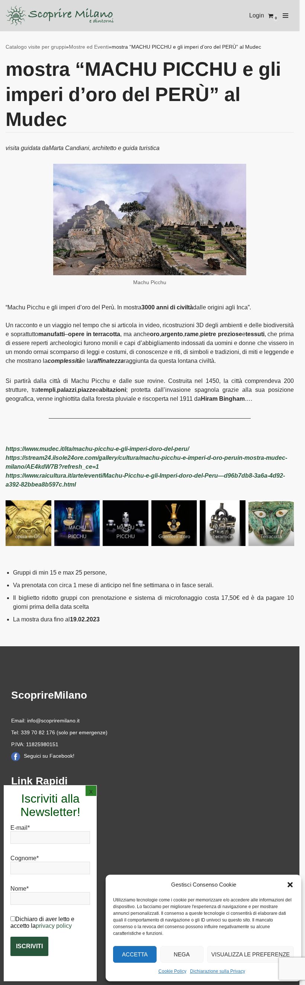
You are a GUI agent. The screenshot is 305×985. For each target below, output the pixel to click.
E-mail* (20, 828)
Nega (182, 954)
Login (256, 15)
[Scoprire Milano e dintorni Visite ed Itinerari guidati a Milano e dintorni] (61, 15)
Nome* (19, 888)
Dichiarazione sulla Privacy (217, 971)
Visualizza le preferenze (250, 954)
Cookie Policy (172, 971)
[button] (290, 884)
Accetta (135, 954)
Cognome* (24, 858)
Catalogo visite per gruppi (36, 47)
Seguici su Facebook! (49, 756)
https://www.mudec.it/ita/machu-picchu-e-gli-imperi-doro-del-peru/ (97, 449)
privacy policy (54, 926)
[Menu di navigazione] (285, 16)
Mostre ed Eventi (89, 47)
